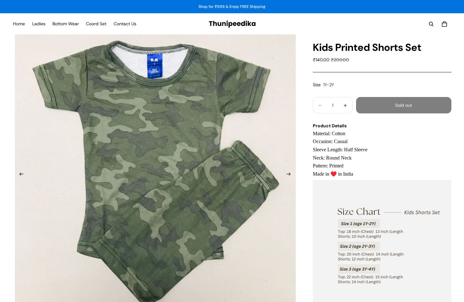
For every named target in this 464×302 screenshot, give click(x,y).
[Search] (431, 24)
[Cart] (444, 24)
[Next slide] (291, 175)
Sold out (403, 105)
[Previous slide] (20, 175)
